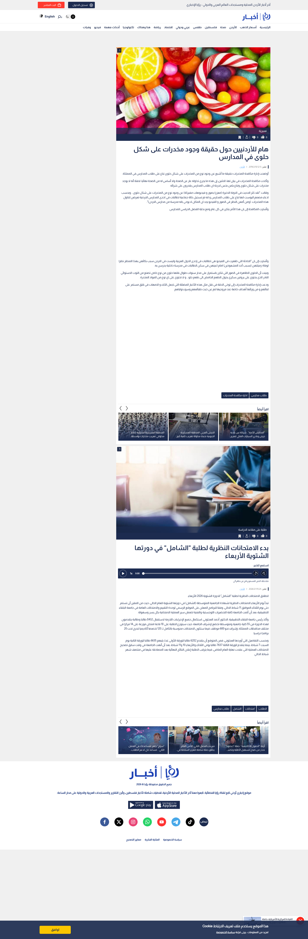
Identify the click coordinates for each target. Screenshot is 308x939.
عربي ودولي (183, 27)
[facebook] (104, 821)
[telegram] (175, 821)
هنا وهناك (143, 27)
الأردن (233, 27)
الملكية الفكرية (152, 839)
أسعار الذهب (248, 27)
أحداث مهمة (112, 27)
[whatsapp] (147, 821)
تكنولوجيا (128, 27)
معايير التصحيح (133, 839)
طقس (197, 27)
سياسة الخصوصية (225, 932)
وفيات (87, 27)
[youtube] (161, 821)
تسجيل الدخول (80, 5)
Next (120, 408)
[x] (118, 821)
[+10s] (264, 573)
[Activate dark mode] (70, 16)
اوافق (55, 930)
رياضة (157, 27)
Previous (126, 408)
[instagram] (133, 821)
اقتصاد (168, 27)
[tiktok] (190, 821)
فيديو (97, 27)
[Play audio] (123, 573)
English (50, 16)
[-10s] (256, 573)
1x (131, 573)
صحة (223, 27)
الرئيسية (265, 27)
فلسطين (211, 27)
